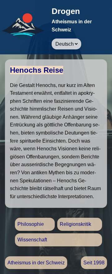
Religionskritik (75, 224)
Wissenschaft (32, 239)
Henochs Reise (36, 70)
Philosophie (30, 224)
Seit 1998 (94, 262)
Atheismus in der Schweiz (36, 262)
